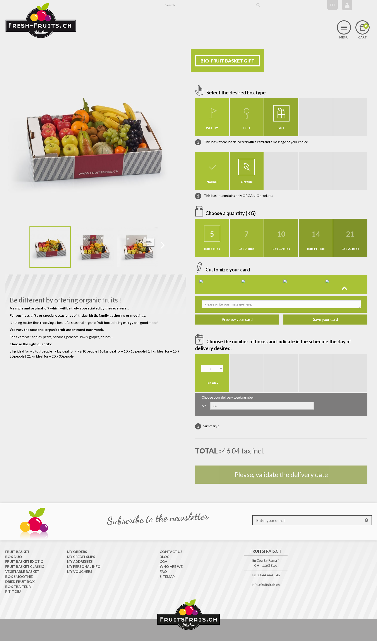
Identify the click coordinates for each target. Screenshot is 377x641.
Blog (165, 556)
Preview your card (237, 319)
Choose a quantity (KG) (231, 213)
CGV (163, 561)
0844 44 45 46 (269, 575)
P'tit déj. (13, 591)
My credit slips (81, 556)
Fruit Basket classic (24, 566)
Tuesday (212, 383)
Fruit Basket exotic (24, 561)
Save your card (325, 319)
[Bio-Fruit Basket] (50, 247)
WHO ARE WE (171, 566)
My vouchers (79, 571)
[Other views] (26, 248)
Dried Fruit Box (20, 581)
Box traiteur (18, 586)
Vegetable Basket (22, 571)
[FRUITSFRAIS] (40, 20)
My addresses (80, 561)
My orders (77, 551)
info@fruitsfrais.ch (266, 584)
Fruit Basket (17, 551)
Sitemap (167, 576)
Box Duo (13, 556)
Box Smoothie (19, 576)
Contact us (171, 551)
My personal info (84, 566)
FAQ (163, 571)
